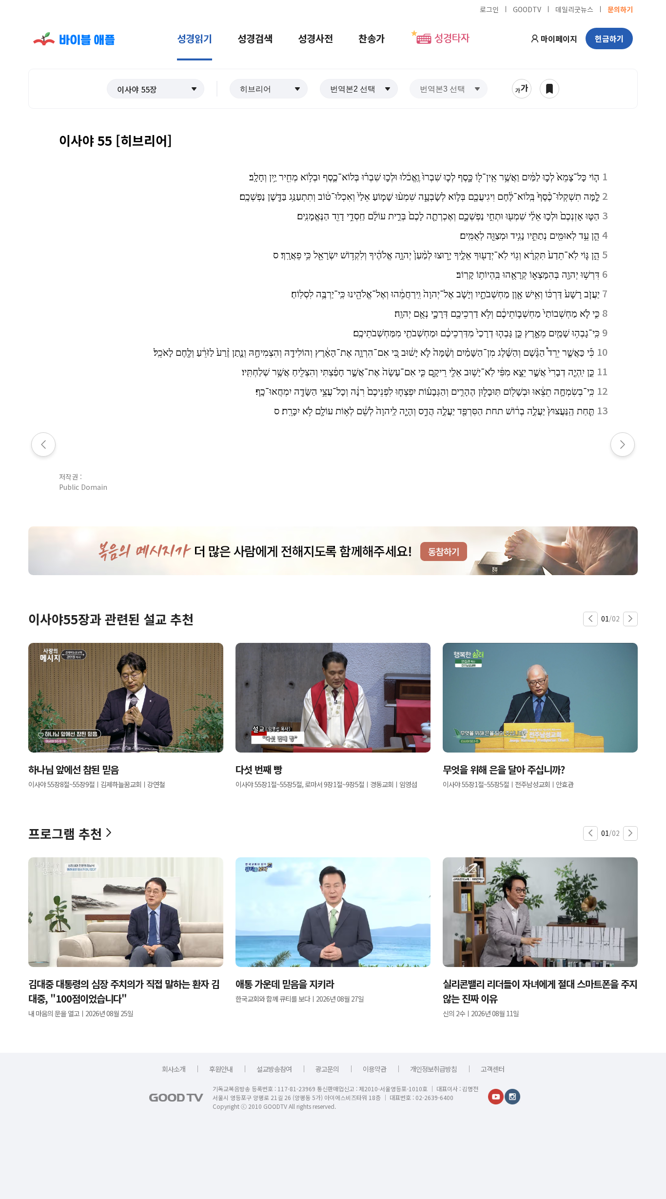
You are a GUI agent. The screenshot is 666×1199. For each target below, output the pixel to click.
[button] (155, 88)
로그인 (489, 9)
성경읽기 (194, 38)
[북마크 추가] (549, 88)
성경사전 (315, 38)
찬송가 (371, 38)
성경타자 (452, 38)
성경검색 (255, 38)
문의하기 (620, 9)
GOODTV (527, 9)
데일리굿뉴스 (574, 9)
